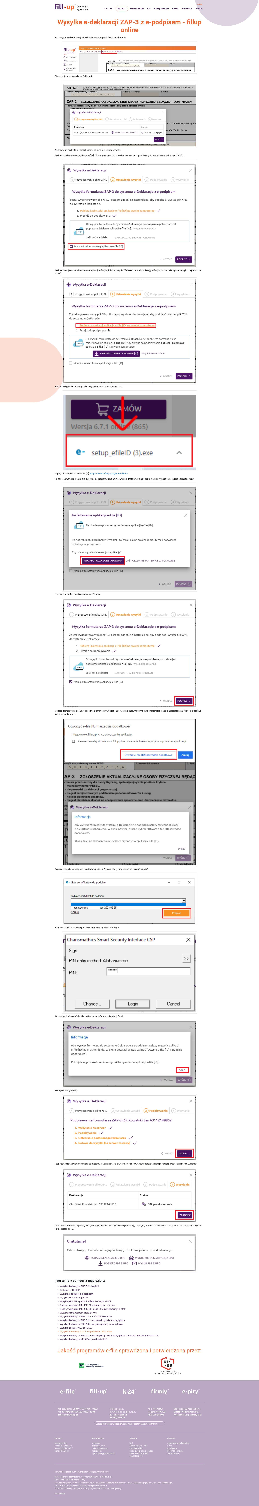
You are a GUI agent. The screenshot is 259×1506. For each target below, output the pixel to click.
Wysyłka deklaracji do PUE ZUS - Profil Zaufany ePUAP (86, 1316)
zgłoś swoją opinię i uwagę (141, 1451)
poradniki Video (136, 1448)
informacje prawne (175, 1451)
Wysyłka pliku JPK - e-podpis (74, 1297)
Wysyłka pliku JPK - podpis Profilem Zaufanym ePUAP (86, 1301)
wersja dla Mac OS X (64, 1448)
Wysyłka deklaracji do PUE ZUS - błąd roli (79, 1286)
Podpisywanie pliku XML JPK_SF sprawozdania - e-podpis (87, 1305)
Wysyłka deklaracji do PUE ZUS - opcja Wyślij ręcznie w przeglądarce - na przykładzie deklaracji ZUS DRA (109, 1335)
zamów (199, 4)
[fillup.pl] (98, 1391)
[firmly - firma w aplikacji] (160, 1391)
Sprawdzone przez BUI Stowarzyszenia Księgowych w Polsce (82, 1472)
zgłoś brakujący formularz (103, 1453)
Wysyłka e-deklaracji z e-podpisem (76, 1294)
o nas (169, 1446)
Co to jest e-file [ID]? (70, 1290)
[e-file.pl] (68, 1391)
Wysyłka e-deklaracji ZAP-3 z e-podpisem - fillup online (86, 1331)
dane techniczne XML (139, 1453)
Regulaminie (100, 1483)
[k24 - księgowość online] (129, 1391)
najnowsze (97, 1451)
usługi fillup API (136, 1456)
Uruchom (108, 8)
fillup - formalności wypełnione (71, 7)
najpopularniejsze (100, 1448)
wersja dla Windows (63, 1446)
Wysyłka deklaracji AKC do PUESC (76, 1328)
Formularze (187, 8)
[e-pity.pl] (191, 1391)
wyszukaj (96, 1443)
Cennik (175, 8)
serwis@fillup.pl (70, 1415)
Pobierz (121, 8)
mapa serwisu (173, 1453)
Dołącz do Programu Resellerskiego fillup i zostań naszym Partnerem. (127, 1424)
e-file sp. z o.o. (106, 1477)
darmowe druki (98, 1446)
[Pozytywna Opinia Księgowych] (91, 1365)
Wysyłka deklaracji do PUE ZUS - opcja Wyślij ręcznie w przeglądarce (92, 1320)
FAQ (131, 1443)
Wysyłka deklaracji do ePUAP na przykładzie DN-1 (83, 1339)
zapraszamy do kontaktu (178, 1443)
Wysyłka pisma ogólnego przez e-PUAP (79, 1312)
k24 (148, 8)
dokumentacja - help (139, 1446)
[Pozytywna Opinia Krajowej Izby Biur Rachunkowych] (168, 1365)
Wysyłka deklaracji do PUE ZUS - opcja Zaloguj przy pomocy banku (91, 1324)
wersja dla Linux (62, 1451)
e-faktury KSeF (137, 8)
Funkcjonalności (161, 8)
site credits (60, 1493)
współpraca (172, 1448)
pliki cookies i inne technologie (158, 1483)
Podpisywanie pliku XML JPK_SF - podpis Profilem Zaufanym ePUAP (93, 1309)
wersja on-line (61, 1443)
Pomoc (199, 8)
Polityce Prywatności (116, 1483)
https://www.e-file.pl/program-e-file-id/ (109, 473)
